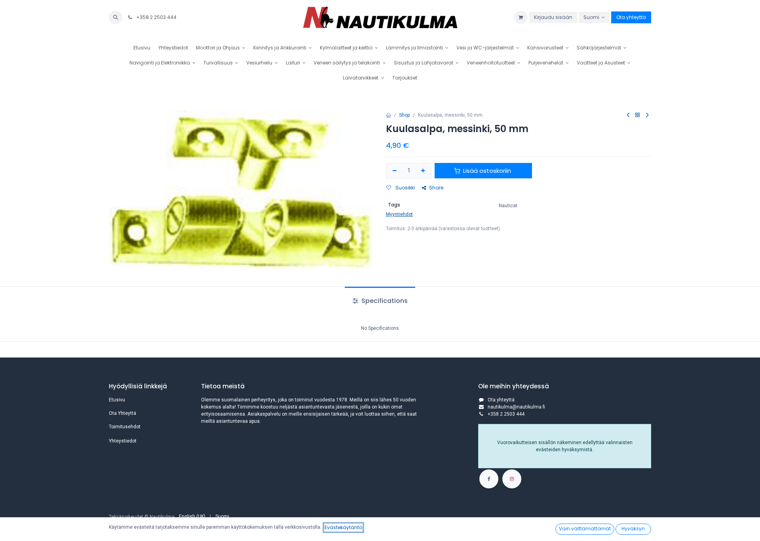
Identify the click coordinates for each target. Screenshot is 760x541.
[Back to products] (637, 115)
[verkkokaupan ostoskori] (521, 17)
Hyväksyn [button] (633, 528)
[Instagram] (511, 478)
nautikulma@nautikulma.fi (516, 407)
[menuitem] (142, 48)
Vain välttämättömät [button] (585, 528)
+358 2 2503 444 (156, 17)
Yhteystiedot (123, 441)
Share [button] (436, 187)
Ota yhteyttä (631, 17)
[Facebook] (488, 478)
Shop (404, 115)
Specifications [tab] (384, 300)
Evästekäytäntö (343, 527)
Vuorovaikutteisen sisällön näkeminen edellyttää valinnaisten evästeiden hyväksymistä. (565, 446)
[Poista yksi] (394, 171)
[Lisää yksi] (423, 171)
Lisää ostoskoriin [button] (487, 170)
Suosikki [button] (404, 187)
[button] (115, 17)
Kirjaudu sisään (553, 17)
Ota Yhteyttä (122, 413)
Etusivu (117, 400)
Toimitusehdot (125, 426)
